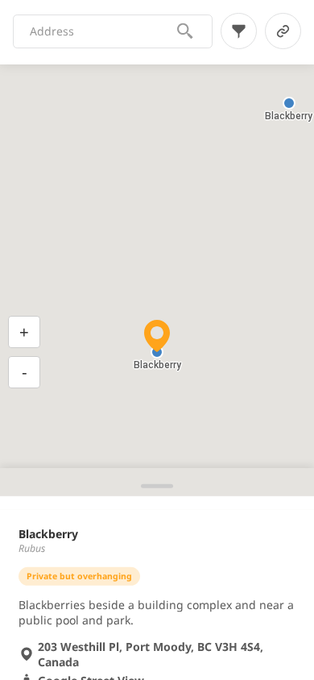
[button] (289, 103)
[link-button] (283, 31)
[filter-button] (239, 31)
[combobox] (103, 31)
